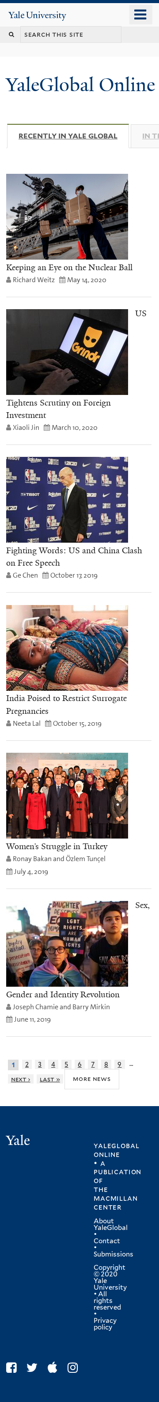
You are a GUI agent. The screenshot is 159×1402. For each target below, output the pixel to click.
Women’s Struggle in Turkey (56, 846)
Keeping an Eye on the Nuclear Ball (69, 267)
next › (20, 1079)
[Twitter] (34, 1368)
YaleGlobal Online (80, 85)
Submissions (113, 1254)
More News (91, 1078)
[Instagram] (75, 1368)
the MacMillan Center (115, 1198)
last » (50, 1079)
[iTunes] (55, 1368)
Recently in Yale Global (74, 136)
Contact (107, 1241)
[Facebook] (13, 1368)
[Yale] (19, 1141)
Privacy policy (105, 1324)
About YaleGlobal (111, 1224)
